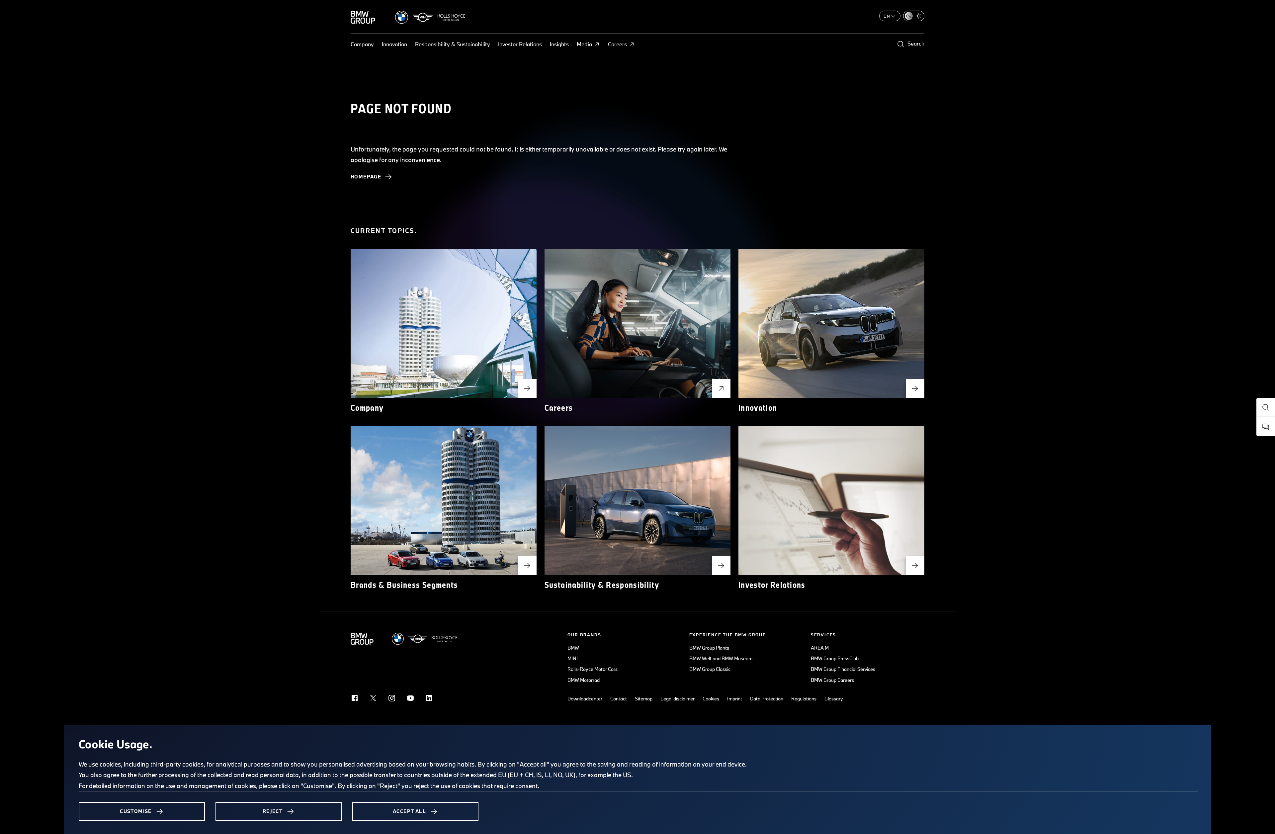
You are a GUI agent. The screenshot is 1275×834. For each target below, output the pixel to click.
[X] (373, 698)
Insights (559, 44)
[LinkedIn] (429, 698)
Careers (617, 44)
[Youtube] (410, 698)
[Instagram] (392, 698)
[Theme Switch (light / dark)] (913, 16)
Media (584, 44)
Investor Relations (520, 44)
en (887, 16)
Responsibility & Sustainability (452, 44)
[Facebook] (355, 698)
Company (362, 44)
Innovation (394, 44)
